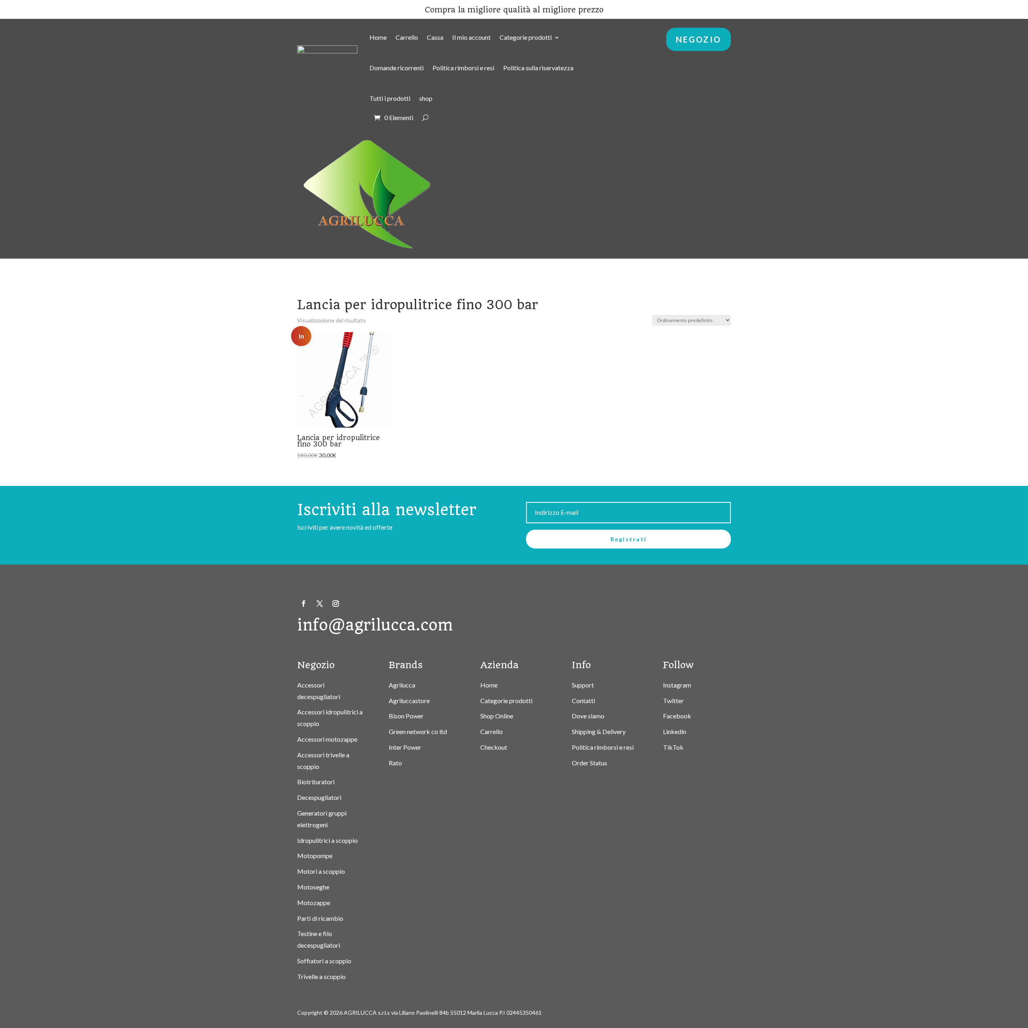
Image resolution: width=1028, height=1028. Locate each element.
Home (378, 37)
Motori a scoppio (321, 871)
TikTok (673, 747)
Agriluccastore (409, 700)
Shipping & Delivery (599, 731)
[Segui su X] (319, 603)
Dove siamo (588, 716)
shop (425, 98)
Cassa (435, 37)
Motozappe (313, 902)
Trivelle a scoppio (321, 976)
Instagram (677, 685)
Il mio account (471, 37)
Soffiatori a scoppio (324, 961)
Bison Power (406, 716)
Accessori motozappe (327, 739)
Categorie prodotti (526, 37)
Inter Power (405, 747)
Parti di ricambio (320, 918)
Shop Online (496, 716)
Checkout (493, 747)
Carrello (407, 37)
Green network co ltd (418, 731)
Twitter (673, 700)
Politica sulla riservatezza (538, 67)
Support (583, 685)
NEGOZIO (698, 39)
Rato (395, 763)
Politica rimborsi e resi (463, 67)
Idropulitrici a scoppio (327, 840)
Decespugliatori (319, 797)
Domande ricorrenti (396, 67)
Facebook (677, 716)
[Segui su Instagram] (335, 603)
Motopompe (314, 855)
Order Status (589, 763)
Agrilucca (402, 685)
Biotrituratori (316, 781)
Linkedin (674, 731)
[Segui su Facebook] (303, 603)
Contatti (583, 700)
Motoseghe (313, 887)
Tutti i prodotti (389, 98)
